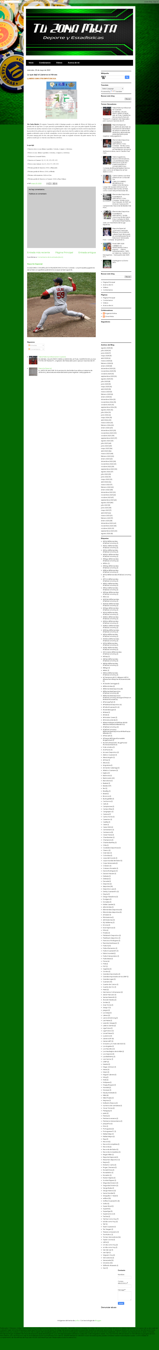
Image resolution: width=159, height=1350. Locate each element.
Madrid (105, 1064)
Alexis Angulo (108, 757)
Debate (106, 876)
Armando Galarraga (110, 768)
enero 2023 (105, 459)
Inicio (31, 63)
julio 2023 (104, 443)
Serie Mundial (108, 1193)
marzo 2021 (105, 515)
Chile (105, 845)
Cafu (104, 804)
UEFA (105, 1242)
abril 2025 (104, 389)
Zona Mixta (109, 316)
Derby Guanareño (110, 891)
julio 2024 (104, 412)
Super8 (106, 1209)
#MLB (105, 715)
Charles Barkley (109, 842)
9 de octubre (108, 747)
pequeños (107, 1124)
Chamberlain (108, 837)
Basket (105, 783)
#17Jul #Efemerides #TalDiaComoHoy (117, 575)
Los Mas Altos (108, 1049)
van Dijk (106, 1252)
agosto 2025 (105, 379)
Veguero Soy (108, 1255)
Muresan (106, 1090)
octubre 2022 (106, 466)
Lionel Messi (107, 1033)
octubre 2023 (106, 435)
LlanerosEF (107, 1041)
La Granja (106, 1013)
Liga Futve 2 (107, 1031)
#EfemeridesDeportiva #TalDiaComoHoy (111, 692)
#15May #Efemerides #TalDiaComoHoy (110, 567)
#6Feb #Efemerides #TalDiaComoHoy (110, 660)
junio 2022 (104, 477)
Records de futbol (110, 1149)
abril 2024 (104, 420)
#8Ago (105, 668)
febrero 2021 (105, 518)
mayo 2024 (105, 417)
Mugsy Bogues (108, 1085)
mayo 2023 (105, 448)
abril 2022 (104, 482)
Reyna (105, 1162)
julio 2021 (104, 505)
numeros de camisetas (111, 1105)
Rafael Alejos (108, 1136)
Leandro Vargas (109, 1023)
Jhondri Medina (109, 1000)
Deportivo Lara (108, 889)
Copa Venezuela (109, 863)
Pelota (105, 1116)
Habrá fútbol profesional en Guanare (52, 357)
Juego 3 (106, 1007)
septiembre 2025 (107, 376)
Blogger (98, 1320)
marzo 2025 (105, 392)
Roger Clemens (109, 1167)
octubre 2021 (106, 497)
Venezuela (107, 1260)
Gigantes (106, 969)
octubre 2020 (106, 528)
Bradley (106, 791)
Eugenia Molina (111, 313)
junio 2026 (105, 353)
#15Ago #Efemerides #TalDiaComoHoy (110, 560)
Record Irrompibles (110, 1144)
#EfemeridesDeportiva (111, 689)
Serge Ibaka (107, 1188)
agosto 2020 (105, 533)
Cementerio (107, 830)
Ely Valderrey (108, 922)
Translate (118, 91)
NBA (104, 1095)
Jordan (105, 1002)
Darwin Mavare (108, 873)
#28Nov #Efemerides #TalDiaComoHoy (111, 626)
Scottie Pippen (108, 1180)
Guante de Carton (110, 984)
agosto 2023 (105, 441)
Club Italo (106, 853)
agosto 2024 (105, 410)
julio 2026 (104, 350)
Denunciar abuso (108, 1307)
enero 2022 (105, 490)
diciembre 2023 (107, 430)
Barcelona (107, 781)
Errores (105, 925)
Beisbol (106, 786)
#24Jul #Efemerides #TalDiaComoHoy (110, 613)
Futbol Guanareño (110, 951)
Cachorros (107, 801)
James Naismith (109, 997)
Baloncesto (107, 778)
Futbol (105, 946)
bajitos (105, 773)
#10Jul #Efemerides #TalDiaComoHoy (110, 542)
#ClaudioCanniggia (110, 683)
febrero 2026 (106, 363)
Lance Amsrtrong (109, 1018)
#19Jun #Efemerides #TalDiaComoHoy (110, 589)
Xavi (104, 1268)
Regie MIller (107, 1154)
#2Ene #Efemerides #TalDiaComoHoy (110, 635)
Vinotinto (106, 1263)
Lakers (105, 1015)
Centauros (107, 832)
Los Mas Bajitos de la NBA (112, 1051)
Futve (105, 961)
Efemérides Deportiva (120, 140)
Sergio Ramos (108, 1191)
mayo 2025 (105, 386)
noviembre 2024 (107, 402)
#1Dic (105, 597)
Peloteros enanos (109, 1118)
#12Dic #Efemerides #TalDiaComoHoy (110, 546)
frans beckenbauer (110, 943)
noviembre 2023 (107, 433)
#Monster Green (109, 717)
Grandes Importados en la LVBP (115, 976)
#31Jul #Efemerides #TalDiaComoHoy (110, 644)
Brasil (105, 794)
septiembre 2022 (107, 469)
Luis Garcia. (107, 1059)
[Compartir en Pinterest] (56, 183)
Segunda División (109, 1185)
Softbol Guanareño (110, 1201)
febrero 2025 (106, 394)
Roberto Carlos (108, 1165)
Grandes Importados (110, 974)
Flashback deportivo (110, 938)
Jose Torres (107, 1005)
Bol (104, 788)
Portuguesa (107, 1129)
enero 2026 (105, 366)
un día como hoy (109, 1247)
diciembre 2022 (107, 461)
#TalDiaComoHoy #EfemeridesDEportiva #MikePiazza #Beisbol (116, 731)
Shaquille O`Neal (109, 1196)
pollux (77, 1320)
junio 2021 (104, 508)
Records (106, 1147)
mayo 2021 (105, 510)
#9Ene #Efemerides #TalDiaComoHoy (110, 674)
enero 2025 (105, 397)
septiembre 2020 (107, 531)
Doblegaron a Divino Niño (120, 261)
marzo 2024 (105, 423)
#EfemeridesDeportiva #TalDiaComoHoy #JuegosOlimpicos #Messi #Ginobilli (117, 697)
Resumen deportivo (110, 1160)
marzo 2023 (105, 453)
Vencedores (107, 1258)
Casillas (105, 822)
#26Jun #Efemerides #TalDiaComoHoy (110, 622)
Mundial (106, 1087)
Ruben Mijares (108, 1178)
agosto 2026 (105, 348)
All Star (105, 760)
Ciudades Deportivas (111, 848)
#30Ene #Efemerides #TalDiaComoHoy (111, 640)
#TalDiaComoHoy (109, 727)
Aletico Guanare (109, 755)
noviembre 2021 (107, 495)
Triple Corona (108, 1240)
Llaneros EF (107, 1038)
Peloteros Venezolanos (111, 1121)
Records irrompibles (110, 1152)
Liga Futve (107, 1028)
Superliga (106, 1211)
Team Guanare (108, 1227)
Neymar (106, 1100)
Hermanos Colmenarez (112, 992)
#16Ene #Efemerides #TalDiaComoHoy (110, 571)
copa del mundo (109, 858)
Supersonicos (108, 1214)
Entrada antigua (87, 252)
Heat (105, 989)
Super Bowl (107, 1206)
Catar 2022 (107, 827)
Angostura (107, 765)
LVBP (105, 1062)
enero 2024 (105, 428)
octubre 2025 (106, 374)
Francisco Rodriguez (110, 940)
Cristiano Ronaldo (109, 868)
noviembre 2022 (107, 464)
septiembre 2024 (107, 407)
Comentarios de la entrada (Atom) (50, 257)
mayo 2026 (105, 356)
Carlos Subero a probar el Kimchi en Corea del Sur (121, 177)
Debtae (106, 879)
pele (104, 1113)
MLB (104, 1080)
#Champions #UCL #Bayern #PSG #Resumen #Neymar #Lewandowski (116, 678)
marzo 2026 (105, 361)
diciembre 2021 (106, 492)
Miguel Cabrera (109, 1075)
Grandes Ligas (108, 979)
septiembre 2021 (107, 500)
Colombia (106, 855)
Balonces (106, 775)
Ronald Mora (107, 1170)
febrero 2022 (106, 487)
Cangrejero (107, 811)
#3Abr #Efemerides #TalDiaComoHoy (110, 648)
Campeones (107, 806)
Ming (105, 1077)
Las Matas (106, 1020)
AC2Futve (106, 750)
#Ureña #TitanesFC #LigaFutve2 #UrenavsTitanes (115, 743)
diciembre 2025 (107, 368)
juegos (105, 1010)
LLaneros (106, 1036)
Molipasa (106, 1082)
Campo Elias (107, 809)
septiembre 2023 (107, 438)
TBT (104, 1224)
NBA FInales (107, 1098)
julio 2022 (104, 474)
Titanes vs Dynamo (110, 1232)
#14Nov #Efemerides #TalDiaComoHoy (110, 555)
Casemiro (106, 819)
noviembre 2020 (107, 526)
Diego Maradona (109, 897)
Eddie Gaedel (108, 904)
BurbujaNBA (107, 799)
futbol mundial (108, 953)
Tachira (105, 1216)
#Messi (105, 712)
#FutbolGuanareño (110, 707)
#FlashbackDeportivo (111, 704)
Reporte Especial (34, 264)
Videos (59, 63)
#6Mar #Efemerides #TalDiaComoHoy (110, 664)
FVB (104, 964)
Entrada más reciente (38, 252)
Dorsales (106, 902)
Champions (107, 840)
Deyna (105, 894)
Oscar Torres (107, 1108)
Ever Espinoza (108, 928)
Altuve (105, 763)
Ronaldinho (107, 1172)
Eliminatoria (107, 917)
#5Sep (105, 656)
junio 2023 (105, 446)
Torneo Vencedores (110, 1237)
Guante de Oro (108, 987)
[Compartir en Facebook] (54, 183)
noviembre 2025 (107, 371)
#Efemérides (108, 686)
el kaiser (106, 915)
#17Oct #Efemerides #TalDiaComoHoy (110, 580)
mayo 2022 (105, 479)
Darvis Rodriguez (109, 871)
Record (106, 1142)
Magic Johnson (108, 1067)
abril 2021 (104, 513)
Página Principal (64, 252)
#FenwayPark (108, 702)
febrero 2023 (106, 456)
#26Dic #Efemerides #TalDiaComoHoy (110, 618)
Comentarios (35, 349)
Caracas (106, 814)
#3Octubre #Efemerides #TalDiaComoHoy (112, 653)
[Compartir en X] (52, 183)
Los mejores (107, 1054)
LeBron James (108, 1026)
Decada (106, 881)
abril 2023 (104, 451)
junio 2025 (104, 384)
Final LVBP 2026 (118, 243)
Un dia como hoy (109, 1245)
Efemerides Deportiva (111, 910)
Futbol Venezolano (110, 956)
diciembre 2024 (107, 399)
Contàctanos (45, 63)
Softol (105, 1203)
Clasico (105, 850)
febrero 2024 (106, 425)
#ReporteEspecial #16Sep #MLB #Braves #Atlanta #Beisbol (115, 723)
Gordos (105, 971)
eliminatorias (108, 920)
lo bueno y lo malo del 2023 (113, 1044)
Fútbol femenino (109, 948)
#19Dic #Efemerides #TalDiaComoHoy (110, 584)
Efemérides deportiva (111, 912)
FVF (104, 966)
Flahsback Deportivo (111, 935)
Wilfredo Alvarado (109, 1265)
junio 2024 (105, 415)
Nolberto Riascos (109, 1103)
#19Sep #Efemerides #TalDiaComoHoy (111, 593)
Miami (105, 1072)
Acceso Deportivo (110, 752)
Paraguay (106, 1111)
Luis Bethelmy (108, 1056)
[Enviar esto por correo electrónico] (47, 183)
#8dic (105, 670)
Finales (105, 933)
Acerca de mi (73, 63)
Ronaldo (106, 1175)
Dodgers (106, 899)
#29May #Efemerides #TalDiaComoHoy (111, 631)
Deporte (106, 884)
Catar (105, 824)
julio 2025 (104, 381)
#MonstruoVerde (109, 720)
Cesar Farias (107, 835)
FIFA (104, 930)
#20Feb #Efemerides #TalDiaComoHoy (111, 600)
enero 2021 (105, 521)
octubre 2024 (106, 405)
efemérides (107, 907)
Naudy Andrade (109, 1093)
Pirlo (104, 1126)
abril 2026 (104, 358)
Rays (104, 1139)
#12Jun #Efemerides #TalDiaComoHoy (110, 551)
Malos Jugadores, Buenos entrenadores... (121, 158)
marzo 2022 (105, 484)
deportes (106, 886)
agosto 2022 (105, 472)
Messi (105, 1069)
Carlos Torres (108, 817)
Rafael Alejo (107, 1134)
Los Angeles (107, 1046)
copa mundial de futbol (111, 860)
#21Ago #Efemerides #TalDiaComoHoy (110, 609)
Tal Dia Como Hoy (109, 1219)
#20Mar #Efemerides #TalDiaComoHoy (111, 604)
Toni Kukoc (107, 1234)
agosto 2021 (105, 502)
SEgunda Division (109, 1183)
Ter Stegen (107, 1229)
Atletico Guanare (109, 770)
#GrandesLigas (108, 710)
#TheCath (106, 736)
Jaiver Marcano (108, 995)
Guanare (106, 982)
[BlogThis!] (50, 183)
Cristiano (106, 866)
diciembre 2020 (107, 523)
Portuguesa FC (108, 1131)
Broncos (106, 796)
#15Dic (105, 563)
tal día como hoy (109, 1221)
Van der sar (107, 1250)
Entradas (33, 345)
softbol (105, 1198)
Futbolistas (107, 959)
